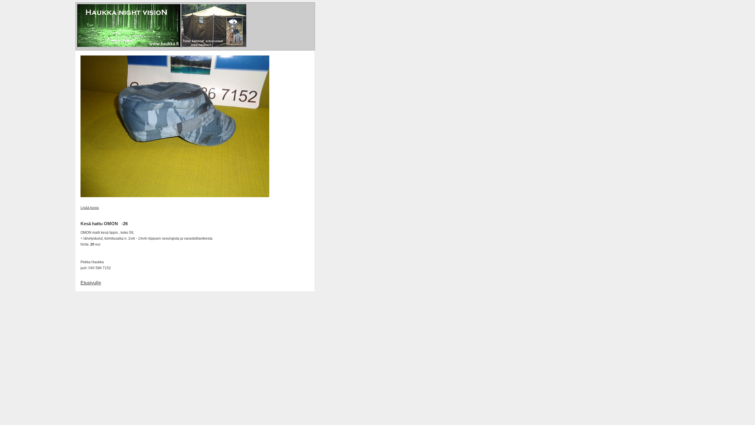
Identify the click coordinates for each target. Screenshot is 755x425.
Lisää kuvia (90, 208)
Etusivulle (91, 282)
